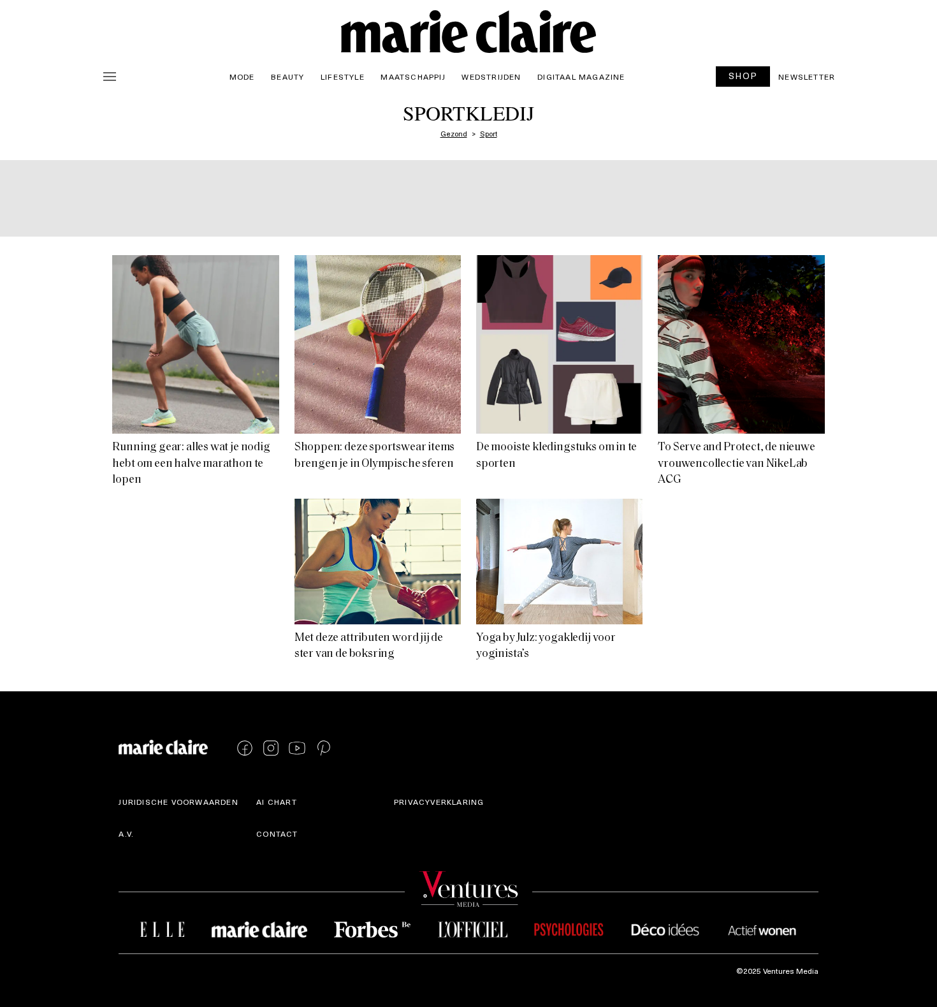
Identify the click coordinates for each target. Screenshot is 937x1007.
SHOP (743, 75)
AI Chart (276, 801)
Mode (242, 76)
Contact (277, 833)
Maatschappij (413, 76)
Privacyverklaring (439, 801)
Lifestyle (343, 76)
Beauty (287, 76)
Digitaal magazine (581, 76)
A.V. (126, 833)
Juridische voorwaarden (178, 801)
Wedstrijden (491, 76)
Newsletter (806, 76)
